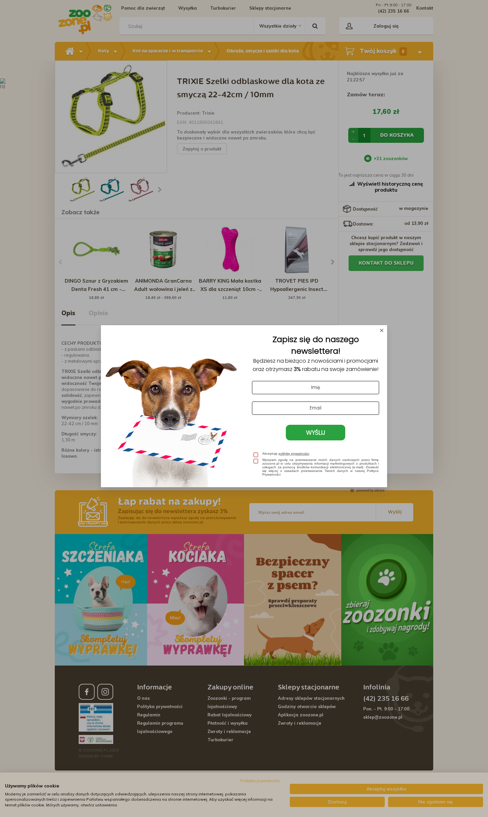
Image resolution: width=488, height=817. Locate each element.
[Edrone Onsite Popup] (244, 408)
